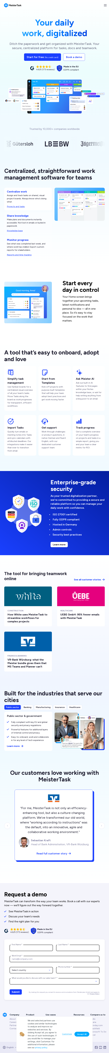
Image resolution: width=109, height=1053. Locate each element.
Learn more (59, 544)
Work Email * (17, 956)
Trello (92, 1019)
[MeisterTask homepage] (12, 5)
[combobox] (31, 970)
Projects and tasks (16, 206)
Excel (92, 1035)
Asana (93, 1022)
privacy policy (41, 1047)
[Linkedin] (104, 1047)
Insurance (60, 707)
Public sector (12, 707)
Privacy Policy (94, 994)
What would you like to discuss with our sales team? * (34, 978)
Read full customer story (51, 853)
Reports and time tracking (19, 255)
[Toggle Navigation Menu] (105, 5)
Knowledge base (15, 230)
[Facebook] (96, 1047)
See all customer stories (87, 579)
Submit (16, 991)
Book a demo (74, 57)
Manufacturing (43, 707)
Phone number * (65, 967)
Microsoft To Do (98, 1031)
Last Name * (63, 944)
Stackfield (95, 1028)
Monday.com (96, 1025)
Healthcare (74, 707)
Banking (27, 707)
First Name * (17, 944)
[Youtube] (100, 1047)
